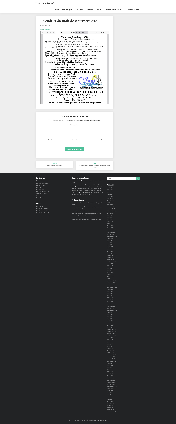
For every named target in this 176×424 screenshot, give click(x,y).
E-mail (74, 140)
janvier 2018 (110, 403)
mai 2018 (109, 395)
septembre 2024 (112, 236)
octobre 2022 (111, 285)
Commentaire (74, 125)
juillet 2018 (110, 390)
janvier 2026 (110, 202)
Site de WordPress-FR (42, 213)
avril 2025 (110, 221)
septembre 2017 (112, 412)
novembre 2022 (111, 283)
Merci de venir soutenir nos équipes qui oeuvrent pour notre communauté (87, 208)
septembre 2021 (112, 310)
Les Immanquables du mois (113, 9)
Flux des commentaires (43, 210)
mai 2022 (109, 295)
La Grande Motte (41, 185)
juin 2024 (109, 242)
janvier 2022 (110, 304)
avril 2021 (110, 321)
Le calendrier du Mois (132, 9)
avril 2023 (110, 272)
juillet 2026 (110, 190)
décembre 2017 (111, 405)
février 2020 (110, 350)
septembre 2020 (112, 335)
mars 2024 (110, 249)
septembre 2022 (112, 287)
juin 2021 (109, 316)
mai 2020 (109, 344)
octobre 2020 (111, 333)
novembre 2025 (111, 206)
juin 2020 (109, 342)
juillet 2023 (110, 266)
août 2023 (110, 264)
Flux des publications (42, 208)
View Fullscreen (45, 30)
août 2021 (110, 312)
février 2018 (110, 401)
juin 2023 (109, 268)
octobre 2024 (111, 234)
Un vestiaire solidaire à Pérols (93, 185)
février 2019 (110, 376)
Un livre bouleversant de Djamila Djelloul (89, 190)
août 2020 (110, 338)
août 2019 (110, 363)
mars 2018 (110, 399)
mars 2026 (110, 198)
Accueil (57, 9)
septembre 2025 (112, 211)
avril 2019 (110, 371)
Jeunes (99, 9)
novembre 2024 (111, 232)
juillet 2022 (110, 291)
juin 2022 (109, 293)
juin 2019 (109, 367)
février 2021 (110, 325)
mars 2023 (110, 274)
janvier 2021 (110, 327)
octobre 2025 (111, 209)
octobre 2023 (111, 259)
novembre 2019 (111, 357)
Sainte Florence (40, 198)
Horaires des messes (42, 183)
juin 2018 (109, 392)
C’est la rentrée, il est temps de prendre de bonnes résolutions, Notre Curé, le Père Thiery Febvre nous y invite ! (87, 215)
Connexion (39, 206)
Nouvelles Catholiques (42, 191)
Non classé (39, 187)
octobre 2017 (111, 409)
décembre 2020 (111, 329)
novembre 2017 (111, 407)
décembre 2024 (111, 230)
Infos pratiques (67, 9)
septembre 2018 (112, 386)
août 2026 (110, 187)
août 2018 (110, 388)
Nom (50, 140)
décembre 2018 (111, 380)
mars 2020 (110, 348)
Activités (90, 9)
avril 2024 (110, 247)
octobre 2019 (111, 359)
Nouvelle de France (41, 189)
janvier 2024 (110, 253)
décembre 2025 (111, 204)
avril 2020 (110, 346)
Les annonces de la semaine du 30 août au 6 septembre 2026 (87, 204)
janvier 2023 (110, 278)
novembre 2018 (111, 382)
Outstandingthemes (101, 420)
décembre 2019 (111, 354)
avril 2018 (110, 397)
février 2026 (110, 200)
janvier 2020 (110, 352)
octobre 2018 (111, 384)
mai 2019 (109, 369)
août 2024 (110, 238)
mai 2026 (109, 194)
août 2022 (110, 289)
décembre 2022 (111, 280)
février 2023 (110, 276)
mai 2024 (109, 245)
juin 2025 (109, 217)
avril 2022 (110, 297)
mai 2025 (109, 219)
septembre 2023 (112, 261)
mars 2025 (110, 223)
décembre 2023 (111, 255)
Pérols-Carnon (40, 195)
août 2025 (110, 213)
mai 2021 (109, 319)
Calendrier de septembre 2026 (80, 211)
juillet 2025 (110, 215)
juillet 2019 (110, 365)
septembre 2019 (112, 361)
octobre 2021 (111, 308)
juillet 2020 (110, 340)
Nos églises (79, 9)
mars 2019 (110, 373)
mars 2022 (110, 299)
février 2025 (110, 226)
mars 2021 (110, 323)
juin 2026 (109, 192)
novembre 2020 (111, 331)
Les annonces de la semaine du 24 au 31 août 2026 (86, 219)
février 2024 (110, 251)
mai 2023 (109, 270)
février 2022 (110, 302)
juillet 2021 (110, 314)
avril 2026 (110, 196)
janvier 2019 (110, 378)
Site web (99, 140)
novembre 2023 (111, 257)
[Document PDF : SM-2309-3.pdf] (74, 67)
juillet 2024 (110, 240)
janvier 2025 (110, 228)
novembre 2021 (111, 306)
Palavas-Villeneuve (41, 193)
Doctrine (38, 181)
